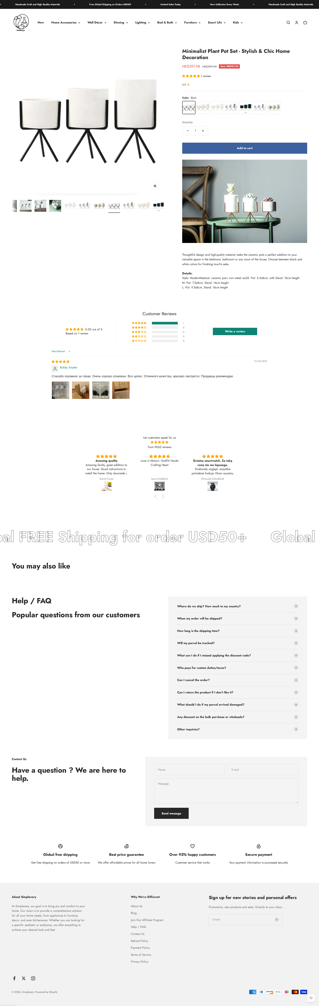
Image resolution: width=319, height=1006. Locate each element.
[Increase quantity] (203, 130)
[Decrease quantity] (187, 130)
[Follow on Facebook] (14, 978)
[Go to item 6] (85, 206)
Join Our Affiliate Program (147, 920)
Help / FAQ (138, 927)
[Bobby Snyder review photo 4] (121, 390)
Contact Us (137, 934)
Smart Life (215, 23)
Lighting (140, 23)
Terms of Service (141, 955)
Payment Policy (140, 948)
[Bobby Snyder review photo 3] (101, 390)
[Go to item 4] (55, 206)
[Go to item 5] (70, 206)
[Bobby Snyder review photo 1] (60, 390)
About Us (136, 906)
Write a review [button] (235, 331)
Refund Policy (139, 941)
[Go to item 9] (129, 206)
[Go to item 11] (158, 206)
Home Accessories (63, 23)
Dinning (119, 23)
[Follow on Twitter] (23, 978)
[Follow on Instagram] (33, 978)
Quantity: (187, 122)
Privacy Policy (139, 961)
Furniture (190, 23)
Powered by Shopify (46, 992)
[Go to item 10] (144, 206)
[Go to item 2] (26, 206)
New (41, 23)
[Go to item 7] (99, 206)
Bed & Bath (165, 23)
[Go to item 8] (114, 206)
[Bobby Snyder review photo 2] (81, 390)
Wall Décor (95, 23)
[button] (191, 76)
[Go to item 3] (40, 206)
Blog (134, 913)
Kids (236, 23)
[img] (60, 362)
